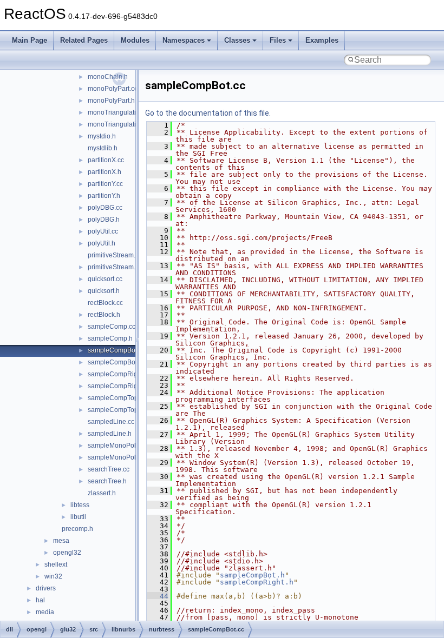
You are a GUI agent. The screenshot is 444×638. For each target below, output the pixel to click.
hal (40, 600)
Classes (237, 40)
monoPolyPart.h (111, 100)
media (45, 612)
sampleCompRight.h (118, 386)
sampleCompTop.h (115, 410)
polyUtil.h (101, 243)
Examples (321, 40)
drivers (46, 588)
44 (157, 596)
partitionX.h (104, 172)
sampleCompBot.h (115, 362)
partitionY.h (104, 196)
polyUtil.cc (103, 231)
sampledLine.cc (111, 422)
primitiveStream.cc (115, 255)
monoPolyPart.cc (113, 88)
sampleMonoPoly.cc (117, 445)
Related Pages (84, 40)
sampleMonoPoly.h (116, 457)
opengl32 (67, 552)
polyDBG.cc (105, 207)
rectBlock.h (104, 314)
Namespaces (183, 40)
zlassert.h (102, 493)
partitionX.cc (106, 160)
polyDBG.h (104, 219)
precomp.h (77, 529)
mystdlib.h (102, 148)
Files (278, 40)
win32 (53, 576)
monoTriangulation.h (118, 124)
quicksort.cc (105, 279)
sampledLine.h (110, 433)
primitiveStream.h (113, 267)
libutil (78, 517)
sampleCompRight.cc (119, 374)
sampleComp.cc (111, 326)
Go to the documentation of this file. (208, 113)
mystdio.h (102, 136)
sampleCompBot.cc (116, 350)
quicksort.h (104, 291)
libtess (79, 505)
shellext (55, 564)
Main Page (29, 40)
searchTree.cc (108, 469)
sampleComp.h (110, 338)
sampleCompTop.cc (117, 398)
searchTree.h (107, 481)
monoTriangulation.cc (120, 112)
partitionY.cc (105, 184)
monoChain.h (108, 77)
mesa (61, 540)
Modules (135, 40)
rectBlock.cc (105, 303)
